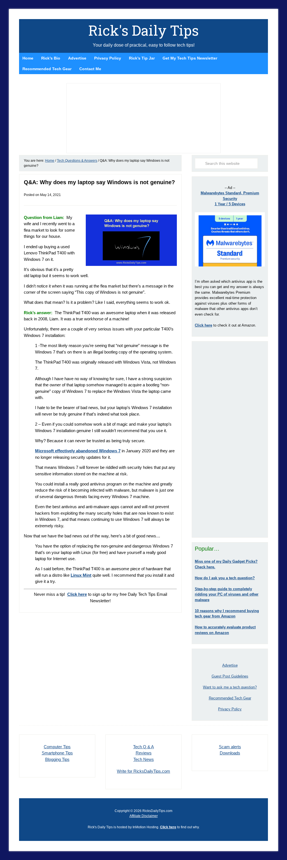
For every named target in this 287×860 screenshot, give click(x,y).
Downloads (230, 752)
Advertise (230, 665)
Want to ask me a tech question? (230, 687)
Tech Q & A (143, 746)
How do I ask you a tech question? (225, 578)
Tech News (143, 759)
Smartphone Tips (57, 752)
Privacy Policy (230, 709)
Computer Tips (57, 746)
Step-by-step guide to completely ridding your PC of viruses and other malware (226, 594)
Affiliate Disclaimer (143, 816)
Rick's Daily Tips (143, 30)
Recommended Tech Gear (230, 698)
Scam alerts (230, 746)
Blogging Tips (57, 759)
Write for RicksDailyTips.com (143, 771)
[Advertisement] (230, 439)
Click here (168, 827)
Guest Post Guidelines (230, 676)
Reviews (144, 752)
